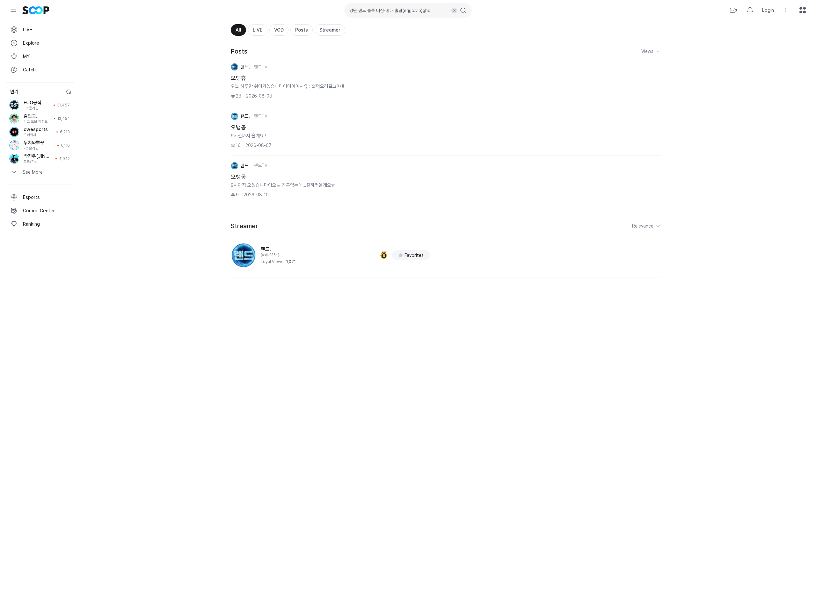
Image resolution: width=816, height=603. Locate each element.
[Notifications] (750, 10)
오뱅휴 (238, 78)
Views (647, 51)
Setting (786, 10)
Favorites (414, 255)
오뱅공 (238, 127)
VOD (279, 30)
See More (33, 172)
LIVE (258, 30)
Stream (733, 10)
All (238, 30)
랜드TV (260, 66)
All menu (802, 10)
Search (463, 10)
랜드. (245, 67)
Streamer (329, 30)
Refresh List (68, 92)
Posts (301, 30)
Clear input (454, 10)
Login (768, 10)
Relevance (642, 226)
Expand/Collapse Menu (13, 10)
